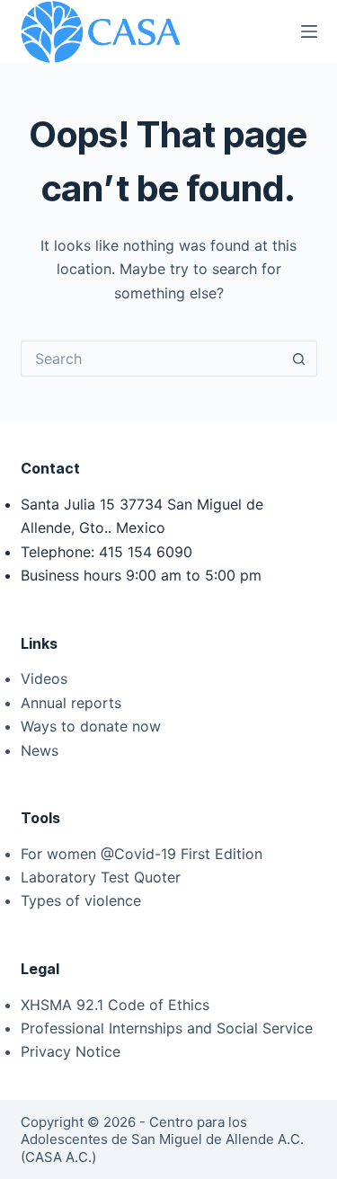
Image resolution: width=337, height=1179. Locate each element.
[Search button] (299, 359)
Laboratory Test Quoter (101, 877)
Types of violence (81, 900)
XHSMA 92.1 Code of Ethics (115, 1005)
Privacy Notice (70, 1051)
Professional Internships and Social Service (167, 1028)
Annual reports (71, 703)
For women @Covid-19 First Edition (141, 854)
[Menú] (309, 31)
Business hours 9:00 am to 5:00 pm (141, 575)
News (39, 750)
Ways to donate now (91, 726)
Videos (44, 678)
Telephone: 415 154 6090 (106, 552)
